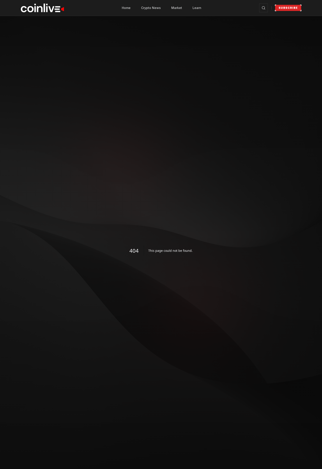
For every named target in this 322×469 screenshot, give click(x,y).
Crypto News (151, 8)
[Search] (263, 8)
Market (176, 8)
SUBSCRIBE (288, 7)
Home (126, 8)
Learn (197, 8)
